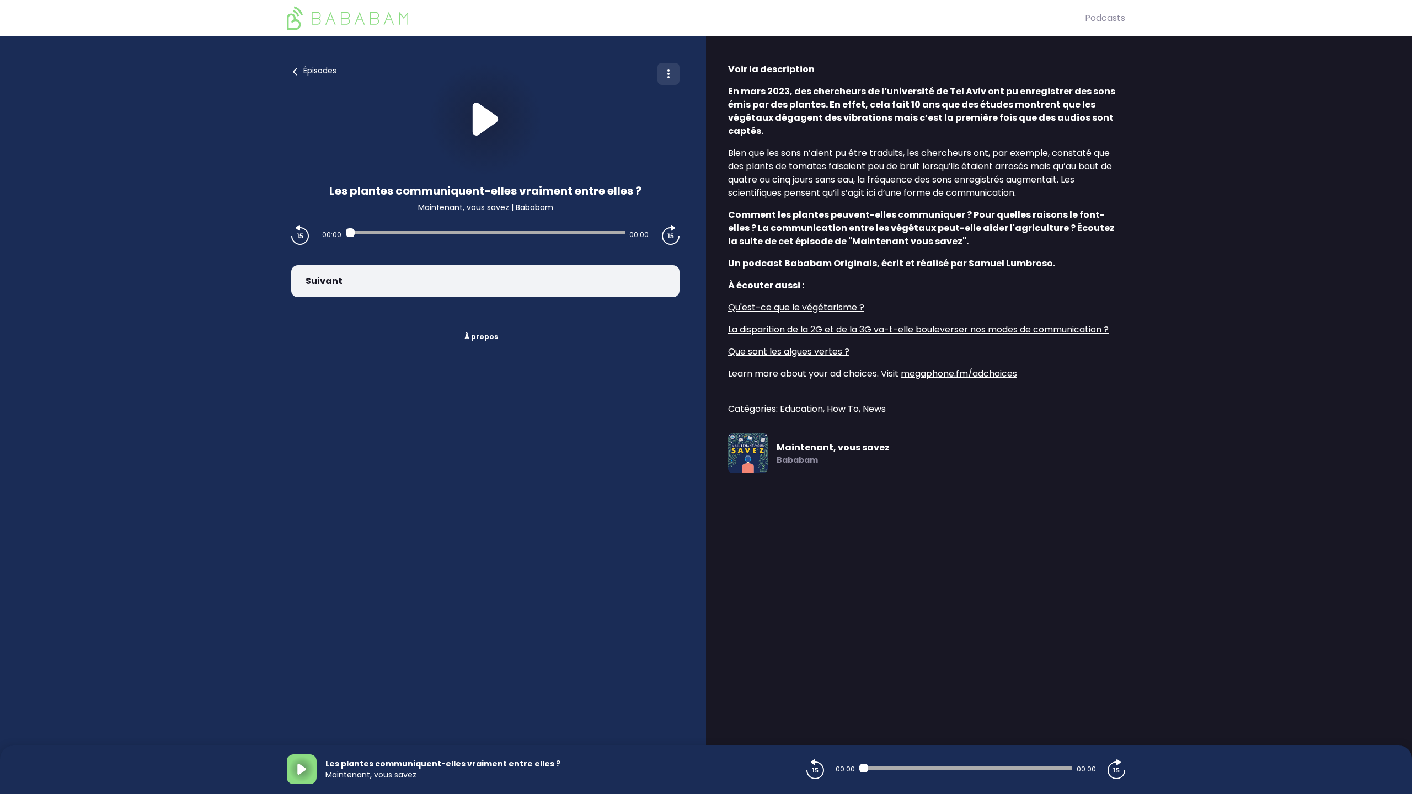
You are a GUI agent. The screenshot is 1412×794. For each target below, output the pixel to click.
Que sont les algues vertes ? (788, 351)
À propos (481, 336)
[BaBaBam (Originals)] (686, 18)
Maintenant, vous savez (463, 207)
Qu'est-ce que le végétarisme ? (796, 307)
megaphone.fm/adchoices (959, 373)
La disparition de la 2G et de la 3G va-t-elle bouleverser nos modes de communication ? (918, 329)
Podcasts (1105, 18)
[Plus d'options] (668, 74)
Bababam (534, 207)
